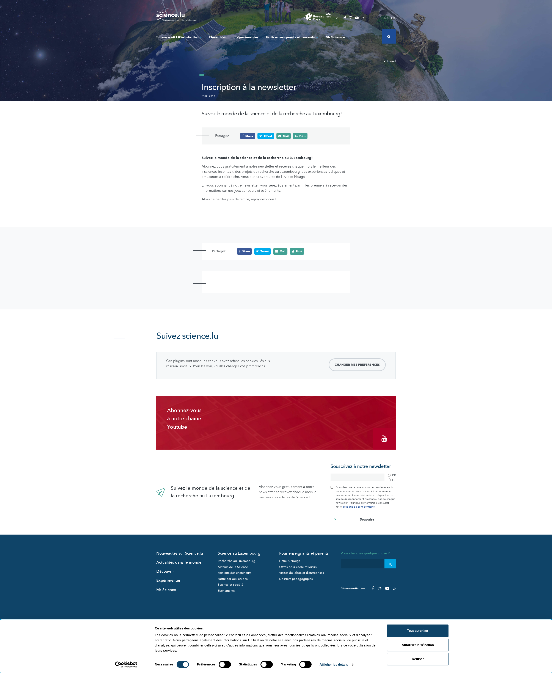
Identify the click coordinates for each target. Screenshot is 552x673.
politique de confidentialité (358, 506)
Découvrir (218, 37)
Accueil (391, 61)
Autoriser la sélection (418, 645)
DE (386, 18)
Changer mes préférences (357, 365)
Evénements (226, 591)
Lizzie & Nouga (289, 561)
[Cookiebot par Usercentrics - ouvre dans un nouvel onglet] (126, 664)
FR (393, 18)
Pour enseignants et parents (290, 37)
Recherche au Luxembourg (236, 561)
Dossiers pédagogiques (296, 579)
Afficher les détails (334, 664)
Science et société (230, 585)
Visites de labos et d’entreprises (301, 573)
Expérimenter (246, 37)
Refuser (418, 659)
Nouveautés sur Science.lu (179, 553)
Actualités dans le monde (178, 562)
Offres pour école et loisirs (298, 567)
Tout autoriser (417, 630)
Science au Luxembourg (177, 37)
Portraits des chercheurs (234, 573)
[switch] (225, 664)
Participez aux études (233, 579)
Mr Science (335, 37)
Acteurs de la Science (233, 567)
